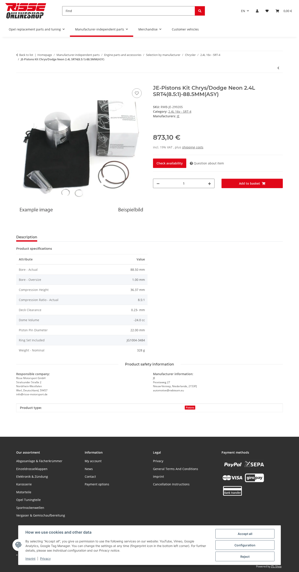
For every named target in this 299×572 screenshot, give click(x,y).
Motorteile (23, 492)
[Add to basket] (19, 82)
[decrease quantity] (158, 183)
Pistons (190, 407)
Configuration (244, 545)
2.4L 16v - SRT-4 (179, 111)
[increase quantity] (209, 183)
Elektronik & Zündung (32, 476)
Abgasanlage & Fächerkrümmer (39, 461)
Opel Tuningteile (28, 500)
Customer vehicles (185, 29)
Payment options (97, 484)
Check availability (170, 163)
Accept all (245, 534)
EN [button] (243, 11)
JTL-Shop (276, 566)
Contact (90, 476)
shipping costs (192, 147)
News (89, 469)
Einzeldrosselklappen (31, 469)
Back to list (26, 55)
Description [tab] (26, 237)
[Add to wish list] (137, 93)
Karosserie (24, 484)
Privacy (45, 558)
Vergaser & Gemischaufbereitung (40, 515)
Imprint (30, 558)
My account (93, 461)
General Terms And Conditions (175, 469)
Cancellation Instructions (171, 484)
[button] (257, 10)
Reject (245, 556)
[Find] (200, 11)
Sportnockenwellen (30, 508)
